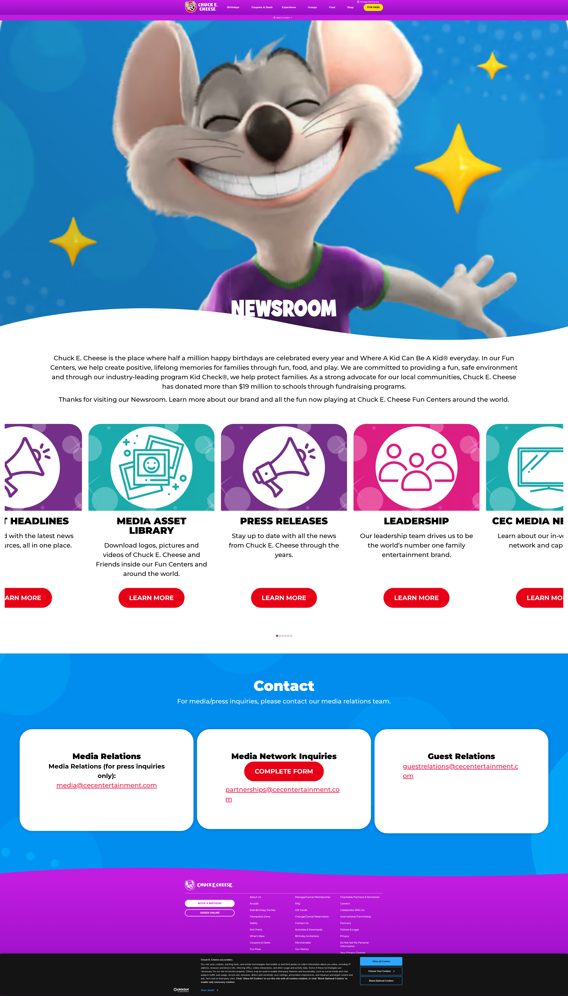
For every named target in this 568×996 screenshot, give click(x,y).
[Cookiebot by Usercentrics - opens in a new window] (181, 990)
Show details (207, 990)
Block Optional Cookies (381, 980)
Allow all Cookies (381, 961)
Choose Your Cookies (379, 971)
